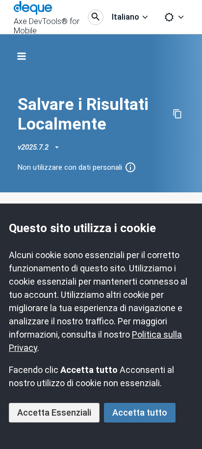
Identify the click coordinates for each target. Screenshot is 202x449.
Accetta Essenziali (54, 412)
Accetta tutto (139, 412)
